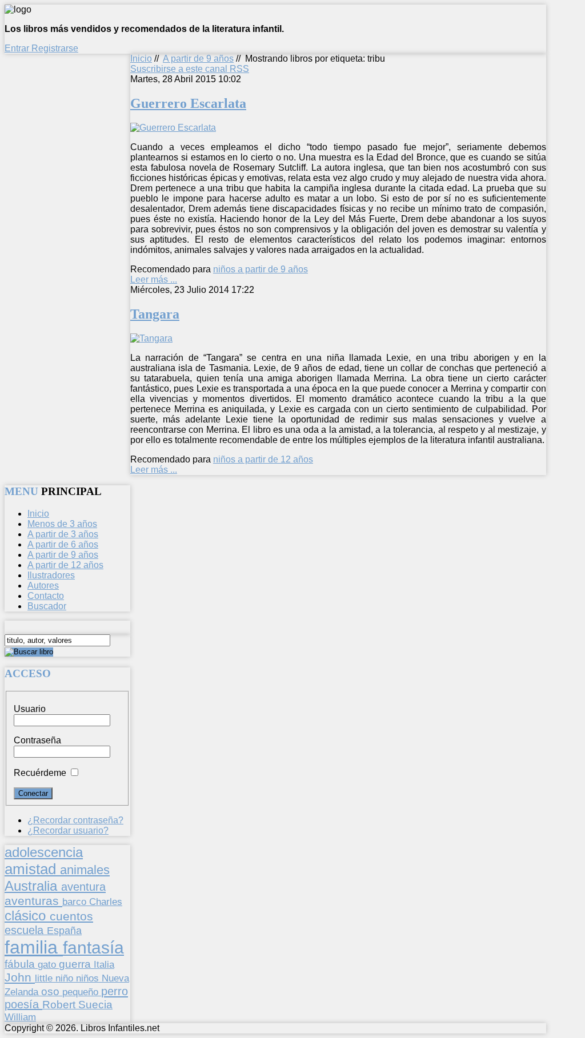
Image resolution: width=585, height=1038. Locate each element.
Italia (104, 964)
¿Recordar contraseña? (75, 820)
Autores (43, 585)
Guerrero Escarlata (188, 103)
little (45, 978)
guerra (76, 964)
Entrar (18, 48)
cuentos (71, 916)
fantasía (93, 947)
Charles (105, 901)
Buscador (46, 606)
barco (75, 901)
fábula (21, 964)
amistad (32, 869)
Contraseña (37, 740)
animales (85, 870)
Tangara (154, 314)
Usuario (30, 709)
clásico (27, 915)
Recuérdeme (40, 773)
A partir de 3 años (62, 534)
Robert (60, 1005)
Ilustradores (51, 575)
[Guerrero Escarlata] (173, 127)
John (20, 977)
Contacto (45, 596)
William (20, 1017)
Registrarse (54, 48)
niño (65, 978)
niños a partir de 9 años (260, 269)
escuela (26, 930)
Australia (33, 886)
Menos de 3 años (62, 524)
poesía (23, 1004)
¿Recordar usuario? (68, 830)
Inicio (141, 58)
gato (48, 964)
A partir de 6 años (62, 544)
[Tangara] (151, 338)
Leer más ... (153, 279)
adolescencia (44, 852)
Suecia (95, 1004)
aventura (83, 886)
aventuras (33, 900)
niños (89, 978)
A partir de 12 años (65, 565)
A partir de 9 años (198, 58)
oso (51, 991)
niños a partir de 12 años (263, 459)
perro (114, 990)
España (64, 930)
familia (34, 947)
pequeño (81, 991)
